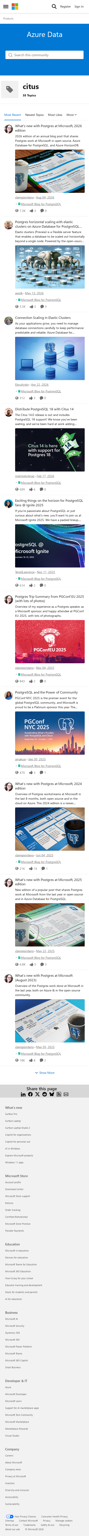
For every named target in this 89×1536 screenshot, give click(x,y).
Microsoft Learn (13, 1401)
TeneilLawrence (25, 572)
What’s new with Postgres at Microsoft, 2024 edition (48, 786)
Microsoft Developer (16, 1394)
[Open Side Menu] (6, 6)
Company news (13, 1469)
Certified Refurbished (16, 1216)
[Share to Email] (66, 1094)
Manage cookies (64, 1520)
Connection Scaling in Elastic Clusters (43, 317)
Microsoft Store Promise (17, 1223)
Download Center (14, 1189)
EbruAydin (22, 384)
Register (65, 6)
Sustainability (12, 1504)
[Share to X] (37, 1094)
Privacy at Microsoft (15, 1476)
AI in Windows (12, 1148)
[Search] (54, 6)
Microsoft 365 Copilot (16, 1360)
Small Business (13, 1367)
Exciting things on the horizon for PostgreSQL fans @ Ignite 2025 (49, 502)
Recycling (64, 1524)
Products (8, 18)
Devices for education (16, 1257)
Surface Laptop (13, 1120)
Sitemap (9, 1520)
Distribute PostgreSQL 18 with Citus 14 (44, 409)
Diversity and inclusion (17, 1490)
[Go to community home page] (15, 6)
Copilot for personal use (17, 1141)
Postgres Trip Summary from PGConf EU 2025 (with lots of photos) (49, 598)
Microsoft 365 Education (18, 1271)
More (70, 115)
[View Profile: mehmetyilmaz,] (8, 412)
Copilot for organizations (18, 1134)
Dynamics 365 (12, 1332)
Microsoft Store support (17, 1196)
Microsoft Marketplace (17, 1421)
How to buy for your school (19, 1278)
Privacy (46, 1520)
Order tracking (12, 1210)
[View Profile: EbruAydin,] (8, 320)
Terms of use (11, 1524)
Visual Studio (12, 1435)
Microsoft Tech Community (19, 1414)
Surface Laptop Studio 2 (17, 1127)
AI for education (13, 1299)
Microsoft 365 (12, 1339)
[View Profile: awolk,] (8, 225)
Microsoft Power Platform (18, 1346)
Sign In (79, 6)
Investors (10, 1483)
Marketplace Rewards (16, 1428)
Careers (9, 1455)
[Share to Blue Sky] (51, 1094)
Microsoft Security (14, 1325)
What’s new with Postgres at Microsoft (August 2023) (44, 977)
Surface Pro (11, 1114)
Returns (9, 1203)
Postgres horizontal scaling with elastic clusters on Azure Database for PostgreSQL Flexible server (47, 224)
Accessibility (11, 1497)
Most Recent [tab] (12, 115)
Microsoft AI (11, 1318)
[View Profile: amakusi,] (8, 695)
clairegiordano (24, 197)
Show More (46, 1073)
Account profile (13, 1182)
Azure (8, 1387)
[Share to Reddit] (44, 1094)
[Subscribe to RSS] (59, 1094)
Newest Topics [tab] (34, 115)
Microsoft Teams (13, 1353)
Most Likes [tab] (55, 115)
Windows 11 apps (14, 1162)
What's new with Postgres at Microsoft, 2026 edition (48, 128)
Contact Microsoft (28, 1520)
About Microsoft (13, 1462)
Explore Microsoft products (19, 1155)
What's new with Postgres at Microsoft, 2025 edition (48, 881)
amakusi (20, 759)
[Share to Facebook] (30, 1094)
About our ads (12, 1529)
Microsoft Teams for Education (21, 1264)
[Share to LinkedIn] (23, 1094)
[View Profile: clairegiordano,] (8, 129)
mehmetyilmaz (24, 476)
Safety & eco (47, 1524)
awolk (19, 293)
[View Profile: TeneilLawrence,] (8, 503)
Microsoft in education (17, 1250)
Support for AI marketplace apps (22, 1408)
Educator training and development (23, 1285)
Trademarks (29, 1524)
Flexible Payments (14, 1230)
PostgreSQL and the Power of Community (46, 692)
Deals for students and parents (21, 1292)
